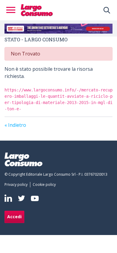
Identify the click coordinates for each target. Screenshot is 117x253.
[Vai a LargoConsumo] (37, 9)
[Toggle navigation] (12, 10)
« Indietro (15, 125)
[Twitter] (21, 198)
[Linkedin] (8, 198)
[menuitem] (17, 184)
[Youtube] (35, 198)
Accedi (14, 216)
